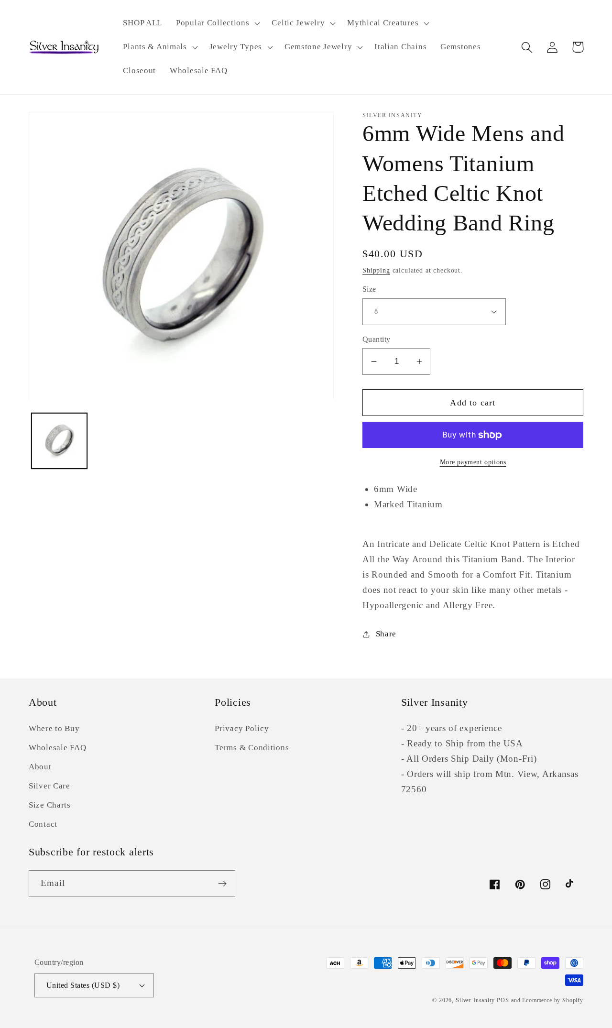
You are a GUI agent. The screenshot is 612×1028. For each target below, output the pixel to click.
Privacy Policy (242, 728)
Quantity (376, 339)
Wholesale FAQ (57, 747)
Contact (43, 824)
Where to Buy (54, 728)
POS (503, 1000)
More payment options (473, 462)
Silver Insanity (475, 1000)
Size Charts (50, 804)
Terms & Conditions (252, 747)
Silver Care (49, 785)
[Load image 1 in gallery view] (59, 441)
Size (369, 289)
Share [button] (386, 633)
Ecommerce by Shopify (552, 1000)
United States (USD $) (83, 985)
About (40, 766)
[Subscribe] (222, 883)
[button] (217, 23)
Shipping (376, 270)
